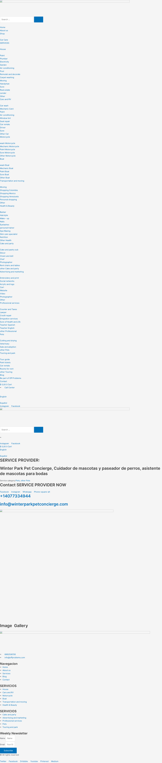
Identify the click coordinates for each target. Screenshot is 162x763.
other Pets (25, 480)
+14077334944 (15, 496)
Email (2, 744)
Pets (18, 480)
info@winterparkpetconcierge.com (34, 504)
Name (3, 738)
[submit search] (38, 19)
